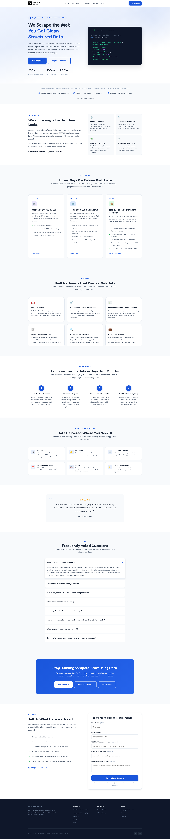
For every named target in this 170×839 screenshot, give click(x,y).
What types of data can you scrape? (61, 602)
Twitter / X (124, 813)
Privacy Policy (101, 810)
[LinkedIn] (140, 833)
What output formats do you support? (62, 629)
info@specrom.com (39, 768)
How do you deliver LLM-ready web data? (63, 584)
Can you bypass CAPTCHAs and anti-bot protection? (68, 593)
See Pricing (107, 684)
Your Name (98, 723)
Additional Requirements (103, 761)
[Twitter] (135, 833)
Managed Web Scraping (80, 813)
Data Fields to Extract (102, 752)
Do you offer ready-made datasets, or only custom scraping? (71, 638)
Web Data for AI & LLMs (80, 810)
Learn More (36, 254)
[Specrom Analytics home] (34, 3)
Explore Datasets (59, 61)
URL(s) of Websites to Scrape (104, 742)
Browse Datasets (115, 254)
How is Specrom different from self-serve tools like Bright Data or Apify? (76, 620)
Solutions (75, 3)
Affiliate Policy (101, 813)
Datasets (87, 3)
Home (67, 3)
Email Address (96, 732)
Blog (102, 3)
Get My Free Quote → (115, 778)
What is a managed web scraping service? (64, 562)
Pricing (95, 3)
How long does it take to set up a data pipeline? (66, 611)
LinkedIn (123, 816)
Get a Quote (135, 3)
